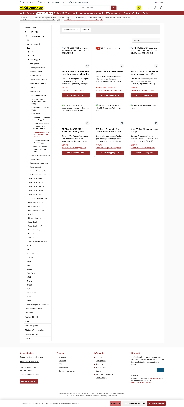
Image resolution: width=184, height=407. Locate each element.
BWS (29, 261)
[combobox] (87, 8)
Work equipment (31, 326)
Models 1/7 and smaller (34, 330)
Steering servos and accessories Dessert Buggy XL (40, 149)
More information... (73, 403)
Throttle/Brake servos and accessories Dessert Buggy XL (41, 126)
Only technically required (134, 403)
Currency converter (67, 371)
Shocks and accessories (39, 79)
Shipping (62, 357)
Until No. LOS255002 (36, 187)
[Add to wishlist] (87, 66)
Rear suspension (36, 71)
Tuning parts (34, 64)
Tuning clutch (35, 159)
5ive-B (30, 214)
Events (98, 371)
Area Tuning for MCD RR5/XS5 (38, 304)
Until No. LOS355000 (36, 194)
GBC (60, 364)
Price (84, 29)
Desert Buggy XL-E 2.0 (36, 210)
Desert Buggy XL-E (35, 206)
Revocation (63, 368)
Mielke (29, 281)
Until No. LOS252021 (36, 183)
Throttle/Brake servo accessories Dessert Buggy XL (41, 134)
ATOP (29, 277)
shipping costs (81, 393)
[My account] (155, 7)
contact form (33, 375)
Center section (35, 75)
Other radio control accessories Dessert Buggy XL (39, 101)
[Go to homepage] (31, 7)
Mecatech (30, 253)
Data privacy (101, 361)
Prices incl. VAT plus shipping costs (74, 90)
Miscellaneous (35, 91)
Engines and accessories (39, 163)
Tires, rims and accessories (40, 155)
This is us (100, 364)
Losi (28, 48)
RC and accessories (38, 95)
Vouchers (29, 313)
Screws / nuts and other (38, 171)
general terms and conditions (141, 382)
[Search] (113, 8)
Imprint (99, 357)
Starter (32, 87)
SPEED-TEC (31, 285)
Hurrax (29, 301)
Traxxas (30, 257)
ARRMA (29, 245)
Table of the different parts (38, 198)
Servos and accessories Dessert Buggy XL (41, 119)
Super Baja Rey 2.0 (35, 226)
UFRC (29, 249)
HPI (28, 265)
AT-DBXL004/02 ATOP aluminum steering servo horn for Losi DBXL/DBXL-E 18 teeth (74, 130)
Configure (115, 403)
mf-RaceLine (31, 293)
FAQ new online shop (104, 374)
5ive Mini (31, 234)
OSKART (30, 269)
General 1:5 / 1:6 (31, 32)
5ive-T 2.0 (31, 56)
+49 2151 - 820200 (29, 361)
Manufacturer (69, 29)
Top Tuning (31, 273)
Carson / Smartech (33, 44)
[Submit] (160, 370)
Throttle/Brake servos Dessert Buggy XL (41, 142)
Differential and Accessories (40, 175)
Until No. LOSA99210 (36, 190)
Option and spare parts (35, 36)
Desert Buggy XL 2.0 (35, 202)
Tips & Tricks (101, 368)
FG (28, 40)
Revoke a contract (28, 381)
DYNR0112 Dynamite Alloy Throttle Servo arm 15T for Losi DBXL (108, 130)
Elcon (29, 297)
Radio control (36, 114)
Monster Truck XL (34, 218)
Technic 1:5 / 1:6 (31, 317)
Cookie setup (101, 378)
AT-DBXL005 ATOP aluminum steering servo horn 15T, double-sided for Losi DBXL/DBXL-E (144, 73)
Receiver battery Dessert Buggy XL (40, 109)
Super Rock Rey (34, 230)
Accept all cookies (156, 403)
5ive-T (30, 52)
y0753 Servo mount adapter (109, 72)
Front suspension (36, 167)
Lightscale (30, 289)
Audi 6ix (31, 238)
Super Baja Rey (33, 222)
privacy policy (155, 378)
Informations (100, 353)
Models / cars (30, 27)
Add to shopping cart (75, 95)
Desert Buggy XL (34, 60)
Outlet (27, 339)
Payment (61, 353)
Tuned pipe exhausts (37, 68)
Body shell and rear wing (39, 83)
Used (27, 321)
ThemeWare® (112, 395)
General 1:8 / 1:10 (32, 334)
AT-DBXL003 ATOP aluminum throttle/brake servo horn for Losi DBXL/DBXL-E (75, 73)
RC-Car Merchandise (34, 309)
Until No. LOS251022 (36, 179)
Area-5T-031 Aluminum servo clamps (144, 130)
